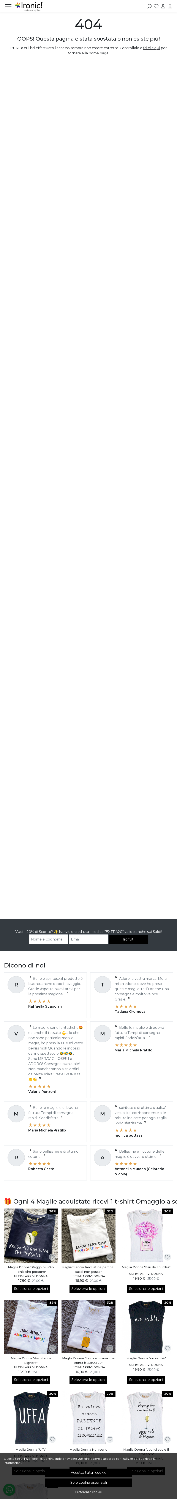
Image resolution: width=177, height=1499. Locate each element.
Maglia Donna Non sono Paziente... (88, 1452)
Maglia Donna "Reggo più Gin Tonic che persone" (31, 1269)
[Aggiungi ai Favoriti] (52, 1257)
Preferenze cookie (88, 1492)
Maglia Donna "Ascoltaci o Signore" (31, 1360)
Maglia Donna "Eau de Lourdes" (146, 1267)
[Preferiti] (156, 6)
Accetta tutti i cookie (88, 1473)
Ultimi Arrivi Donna (31, 1276)
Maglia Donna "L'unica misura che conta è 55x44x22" (88, 1360)
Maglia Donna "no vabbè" (146, 1358)
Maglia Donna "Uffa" (31, 1450)
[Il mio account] (163, 6)
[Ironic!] (29, 6)
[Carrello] (170, 6)
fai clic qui (151, 48)
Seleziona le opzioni (31, 1289)
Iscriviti (128, 939)
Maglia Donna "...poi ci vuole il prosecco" (146, 1452)
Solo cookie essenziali (88, 1482)
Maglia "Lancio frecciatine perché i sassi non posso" (88, 1269)
